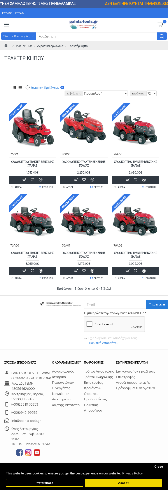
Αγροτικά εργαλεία (50, 45)
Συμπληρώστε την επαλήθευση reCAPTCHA (114, 313)
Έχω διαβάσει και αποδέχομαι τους (112, 340)
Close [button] (158, 466)
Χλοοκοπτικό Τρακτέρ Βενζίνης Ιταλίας (32, 163)
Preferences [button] (44, 483)
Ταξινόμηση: (74, 93)
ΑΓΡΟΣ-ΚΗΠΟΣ (22, 45)
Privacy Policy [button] (132, 473)
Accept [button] (123, 483)
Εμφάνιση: (138, 93)
